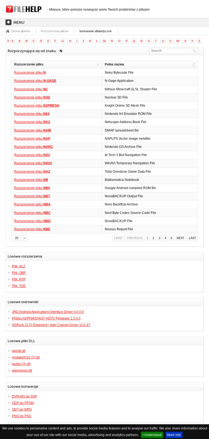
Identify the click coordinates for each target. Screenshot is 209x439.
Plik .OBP (19, 273)
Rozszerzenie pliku (30, 72)
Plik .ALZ (18, 266)
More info (174, 435)
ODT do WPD (22, 409)
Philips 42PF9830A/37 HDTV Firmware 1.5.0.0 (46, 318)
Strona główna (20, 31)
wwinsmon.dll (22, 370)
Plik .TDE (19, 286)
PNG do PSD (21, 416)
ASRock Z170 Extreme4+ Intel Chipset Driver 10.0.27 (51, 325)
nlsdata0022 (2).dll (26, 357)
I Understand (152, 435)
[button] (19, 238)
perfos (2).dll (21, 364)
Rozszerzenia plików (54, 31)
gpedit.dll (19, 351)
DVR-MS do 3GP (24, 396)
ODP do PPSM (23, 403)
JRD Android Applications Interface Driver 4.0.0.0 (48, 312)
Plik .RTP (19, 279)
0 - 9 (10, 41)
